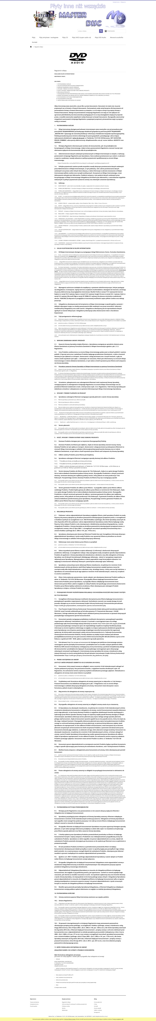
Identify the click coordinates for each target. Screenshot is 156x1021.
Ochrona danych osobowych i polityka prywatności (74, 1004)
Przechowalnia (33, 1006)
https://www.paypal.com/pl (114, 410)
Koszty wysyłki (97, 1008)
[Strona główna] (80, 18)
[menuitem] (33, 37)
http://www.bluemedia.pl (101, 410)
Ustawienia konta (34, 1004)
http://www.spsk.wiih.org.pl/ (107, 623)
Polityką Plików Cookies (70, 1019)
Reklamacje (64, 1010)
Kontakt (96, 1006)
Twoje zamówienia (34, 1002)
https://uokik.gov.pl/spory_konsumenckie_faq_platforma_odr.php (86, 655)
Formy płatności (98, 1002)
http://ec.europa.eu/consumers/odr (79, 642)
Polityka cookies (66, 1006)
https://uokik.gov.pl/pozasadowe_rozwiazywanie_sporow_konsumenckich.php (80, 605)
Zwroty (63, 1008)
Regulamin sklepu (66, 1002)
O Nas (95, 1004)
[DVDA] (78, 58)
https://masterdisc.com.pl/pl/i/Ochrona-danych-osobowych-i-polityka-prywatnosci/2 (83, 163)
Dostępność (97, 1012)
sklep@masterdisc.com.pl (101, 1016)
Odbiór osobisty (98, 1010)
